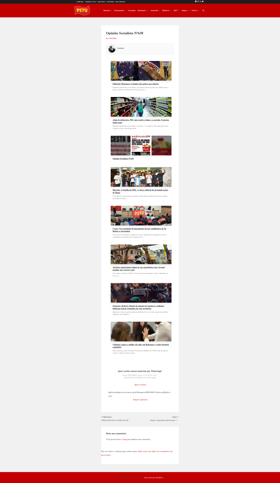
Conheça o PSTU (90, 2)
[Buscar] (203, 10)
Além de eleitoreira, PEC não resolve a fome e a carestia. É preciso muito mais (141, 121)
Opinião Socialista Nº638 (123, 158)
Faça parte (101, 2)
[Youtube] (202, 2)
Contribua (110, 2)
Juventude (154, 10)
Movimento (142, 10)
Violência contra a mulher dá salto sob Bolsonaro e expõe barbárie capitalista (141, 345)
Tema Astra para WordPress (153, 477)
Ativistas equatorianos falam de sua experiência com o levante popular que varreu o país (139, 268)
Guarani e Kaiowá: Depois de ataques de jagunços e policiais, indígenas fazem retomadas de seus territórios (138, 307)
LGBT (176, 10)
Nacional (106, 10)
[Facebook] (196, 2)
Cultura (194, 10)
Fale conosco (120, 2)
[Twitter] (200, 2)
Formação (132, 10)
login (125, 439)
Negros (184, 10)
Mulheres (165, 10)
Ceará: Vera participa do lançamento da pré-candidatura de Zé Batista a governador (139, 230)
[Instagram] (198, 2)
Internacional (119, 10)
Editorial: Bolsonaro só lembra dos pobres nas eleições (136, 83)
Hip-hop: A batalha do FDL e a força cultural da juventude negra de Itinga (140, 191)
